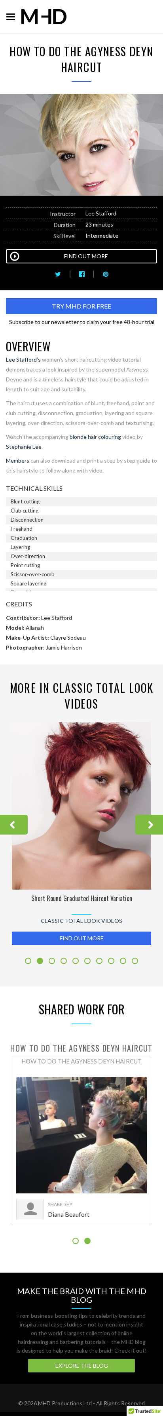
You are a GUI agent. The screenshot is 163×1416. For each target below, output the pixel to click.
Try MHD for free (81, 306)
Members (17, 460)
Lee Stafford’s (23, 359)
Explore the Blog (81, 1365)
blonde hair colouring (95, 436)
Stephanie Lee (24, 446)
